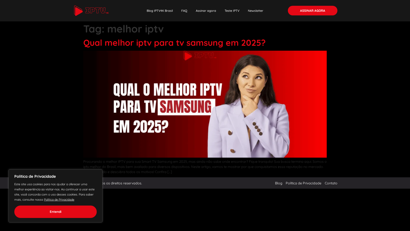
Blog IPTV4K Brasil (160, 11)
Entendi (56, 212)
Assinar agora (206, 11)
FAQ (184, 11)
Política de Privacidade (59, 199)
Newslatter (255, 11)
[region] (55, 195)
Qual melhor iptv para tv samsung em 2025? (174, 42)
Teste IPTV (232, 11)
